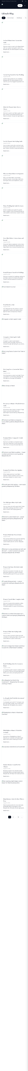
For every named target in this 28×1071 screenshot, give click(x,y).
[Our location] (22, 1)
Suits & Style (10, 18)
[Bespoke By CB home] (6, 5)
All (3, 18)
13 (18, 817)
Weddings (19, 18)
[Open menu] (24, 5)
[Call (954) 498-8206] (25, 1)
